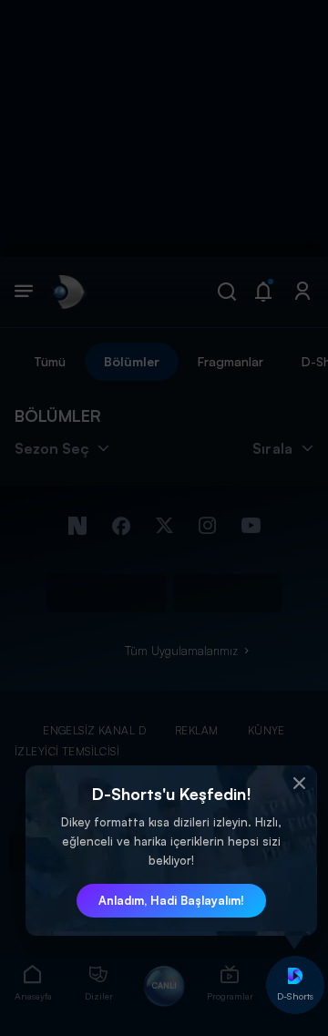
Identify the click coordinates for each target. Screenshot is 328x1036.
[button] (299, 784)
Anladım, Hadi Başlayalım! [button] (171, 900)
